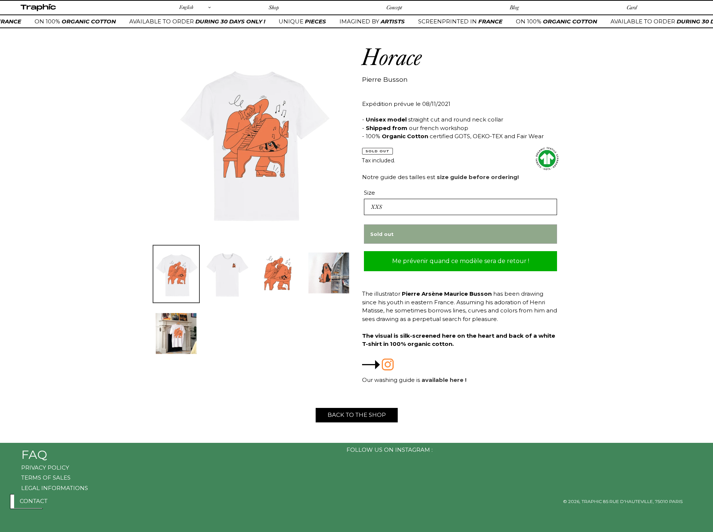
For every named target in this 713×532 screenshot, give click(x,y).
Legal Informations (54, 488)
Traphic (38, 11)
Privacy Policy (45, 467)
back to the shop (357, 414)
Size (369, 192)
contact (34, 501)
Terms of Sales (46, 477)
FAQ (34, 454)
